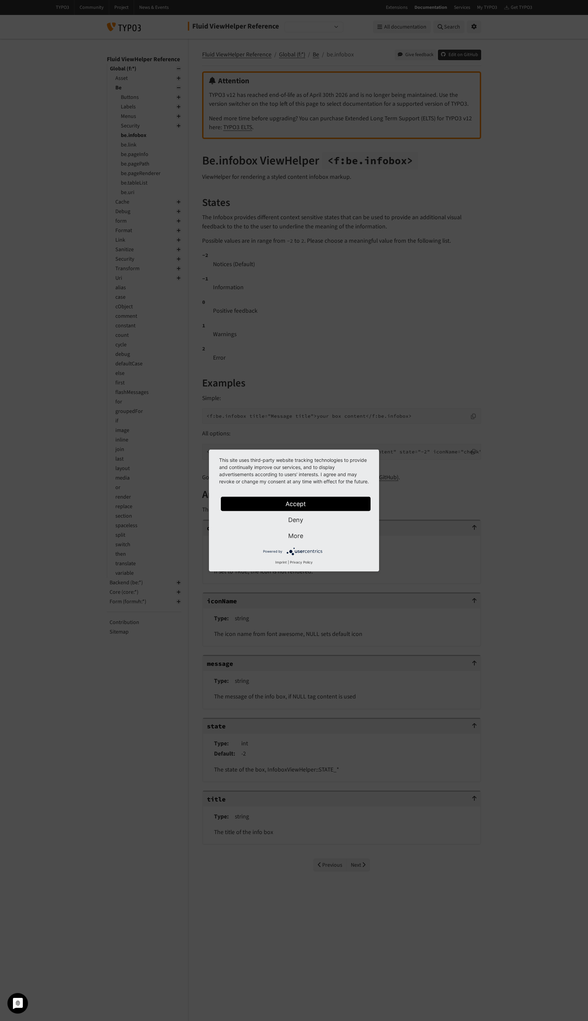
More (295, 535)
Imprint (281, 562)
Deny (295, 519)
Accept (295, 503)
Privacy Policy (301, 562)
